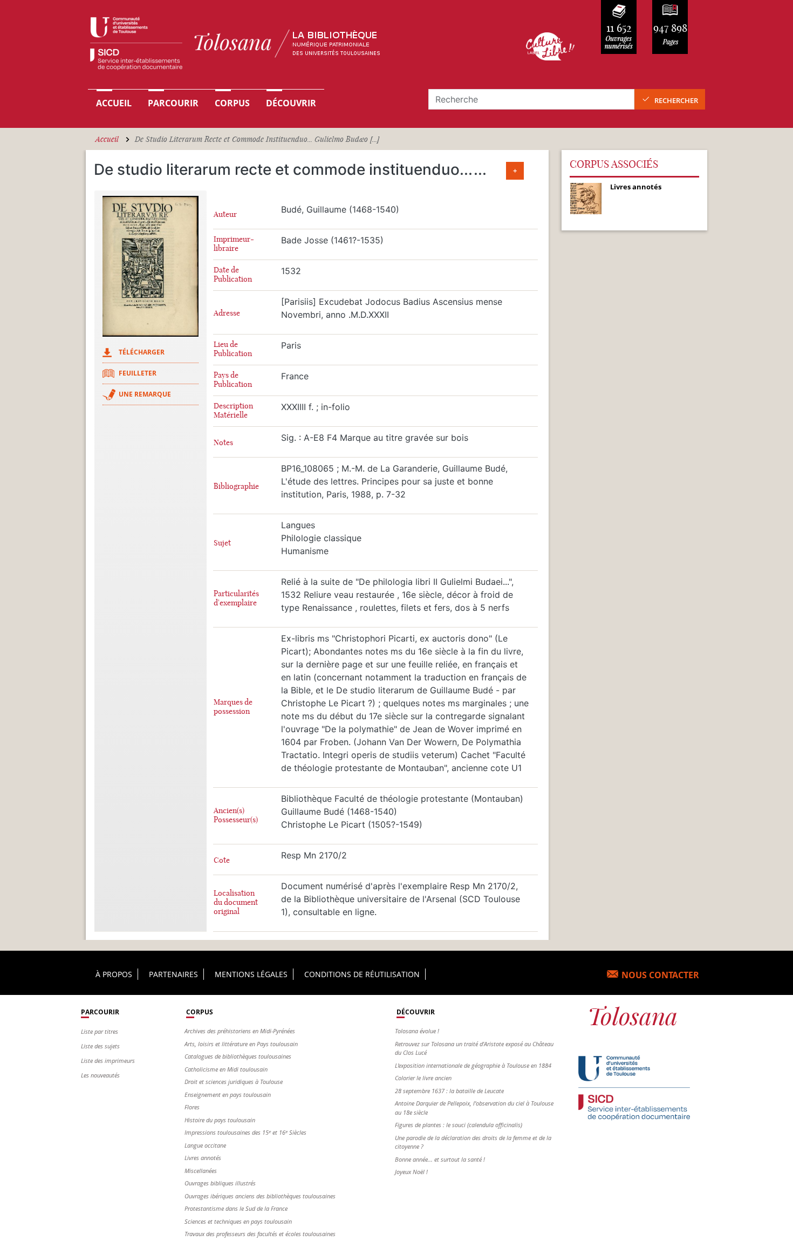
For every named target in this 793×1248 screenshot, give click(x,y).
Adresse (227, 313)
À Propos (113, 974)
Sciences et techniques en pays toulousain (238, 1221)
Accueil (114, 103)
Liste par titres (99, 1031)
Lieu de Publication (233, 349)
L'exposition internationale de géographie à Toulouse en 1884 (473, 1065)
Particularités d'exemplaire (236, 598)
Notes (223, 442)
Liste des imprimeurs (108, 1060)
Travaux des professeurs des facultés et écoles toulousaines (260, 1234)
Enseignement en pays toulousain (227, 1094)
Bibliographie (236, 486)
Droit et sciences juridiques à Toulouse (233, 1081)
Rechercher (676, 100)
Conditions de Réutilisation (362, 974)
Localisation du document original (236, 902)
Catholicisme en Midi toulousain (226, 1069)
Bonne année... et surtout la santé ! (440, 1159)
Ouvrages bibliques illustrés (220, 1183)
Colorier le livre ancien (423, 1078)
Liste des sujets (100, 1046)
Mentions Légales (251, 974)
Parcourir (173, 103)
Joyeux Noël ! (411, 1172)
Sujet (222, 543)
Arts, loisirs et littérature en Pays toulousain (241, 1044)
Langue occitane (205, 1145)
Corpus (232, 103)
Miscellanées (200, 1171)
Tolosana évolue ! (417, 1031)
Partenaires (173, 974)
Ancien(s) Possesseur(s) (236, 815)
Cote (222, 860)
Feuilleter (137, 373)
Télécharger (142, 352)
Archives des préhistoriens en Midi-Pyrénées (239, 1031)
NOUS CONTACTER (660, 975)
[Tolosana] (290, 46)
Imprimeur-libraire (234, 244)
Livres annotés (202, 1158)
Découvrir (291, 103)
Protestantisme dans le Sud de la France (236, 1208)
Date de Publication (233, 274)
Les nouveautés (100, 1075)
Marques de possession (233, 707)
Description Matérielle (233, 410)
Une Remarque (145, 394)
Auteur (225, 214)
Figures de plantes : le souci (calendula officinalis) (458, 1125)
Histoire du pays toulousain (219, 1120)
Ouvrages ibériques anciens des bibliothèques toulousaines (260, 1196)
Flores (192, 1107)
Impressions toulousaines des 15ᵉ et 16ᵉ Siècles (245, 1132)
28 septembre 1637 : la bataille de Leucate (449, 1091)
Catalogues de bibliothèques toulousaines (237, 1056)
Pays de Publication (233, 380)
